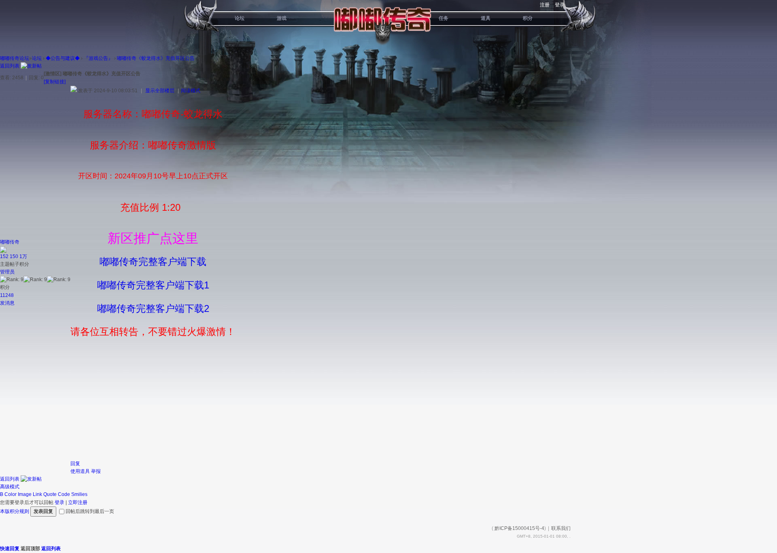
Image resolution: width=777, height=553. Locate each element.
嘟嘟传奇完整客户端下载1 (153, 285)
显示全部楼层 (159, 90)
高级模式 (9, 486)
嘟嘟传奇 (9, 242)
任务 (443, 18)
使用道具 (80, 471)
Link (37, 494)
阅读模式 (190, 90)
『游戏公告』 (98, 58)
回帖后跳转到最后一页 (90, 511)
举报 (96, 471)
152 (4, 256)
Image (25, 494)
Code (64, 494)
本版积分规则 (14, 511)
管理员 (7, 272)
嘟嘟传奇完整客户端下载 (153, 261)
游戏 (282, 18)
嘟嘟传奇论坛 (14, 58)
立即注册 (77, 502)
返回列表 (9, 66)
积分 (528, 18)
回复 (75, 463)
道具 (485, 18)
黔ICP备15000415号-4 (519, 528)
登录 (560, 5)
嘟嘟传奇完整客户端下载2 (153, 308)
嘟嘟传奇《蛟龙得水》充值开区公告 (156, 58)
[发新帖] (31, 66)
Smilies (79, 494)
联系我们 (561, 528)
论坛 (239, 18)
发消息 (7, 303)
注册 (545, 5)
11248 (7, 295)
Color (10, 494)
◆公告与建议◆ (63, 58)
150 (14, 256)
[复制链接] (55, 82)
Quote (50, 494)
